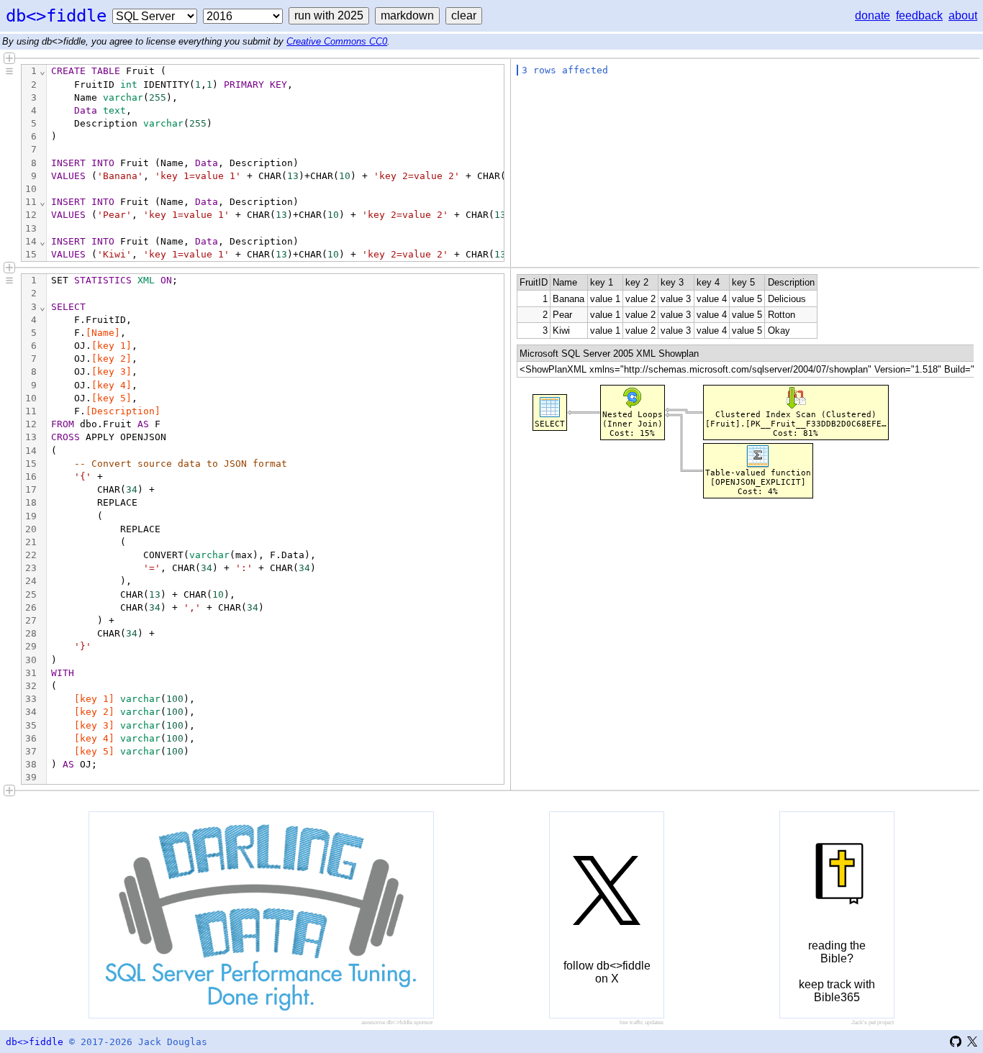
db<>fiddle (56, 16)
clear (463, 15)
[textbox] (275, 529)
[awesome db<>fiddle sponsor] (261, 914)
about (962, 15)
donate (872, 15)
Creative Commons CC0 (336, 41)
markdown (407, 15)
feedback (919, 15)
